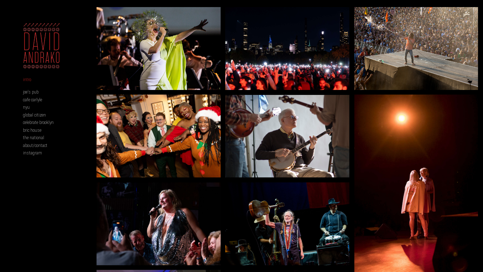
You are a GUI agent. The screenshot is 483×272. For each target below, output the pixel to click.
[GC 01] (287, 48)
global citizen (34, 115)
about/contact (35, 145)
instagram (32, 152)
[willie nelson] (287, 223)
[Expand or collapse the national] (49, 138)
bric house (32, 130)
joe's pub (31, 92)
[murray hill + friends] (159, 136)
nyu (26, 107)
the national (33, 137)
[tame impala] (416, 48)
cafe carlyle (32, 99)
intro (27, 79)
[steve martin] (287, 136)
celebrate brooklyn (38, 122)
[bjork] (159, 48)
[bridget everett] (159, 223)
